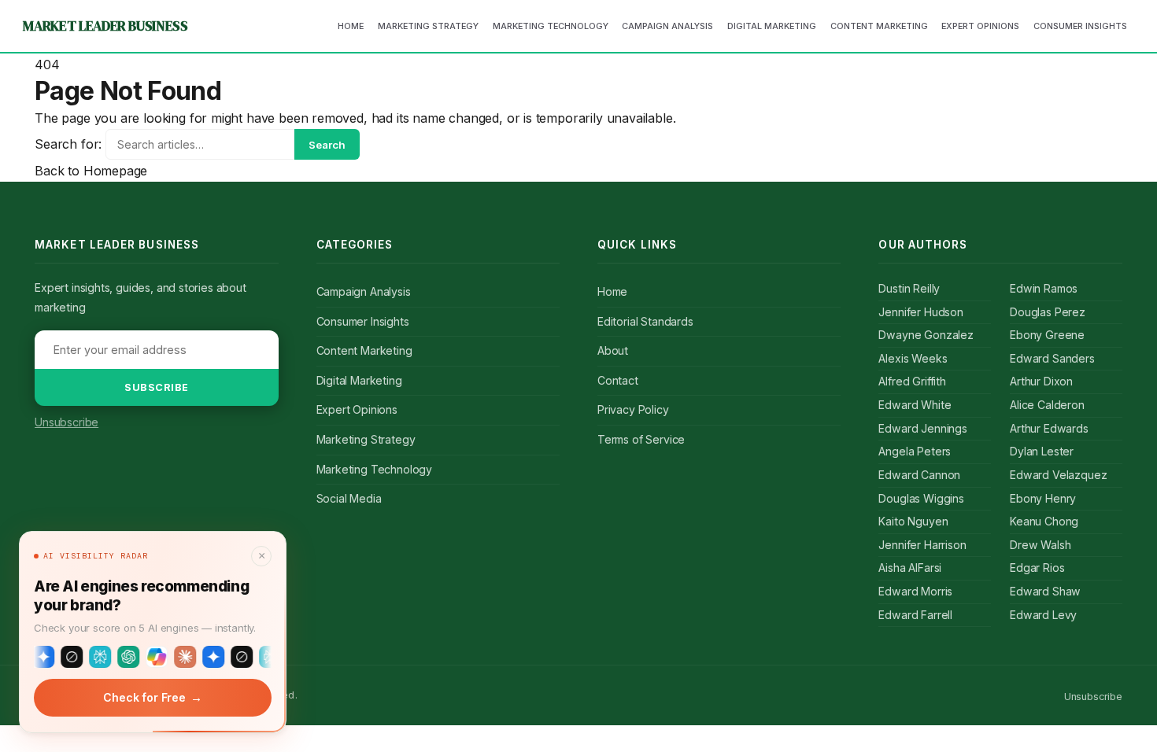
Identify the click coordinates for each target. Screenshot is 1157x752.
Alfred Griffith (911, 381)
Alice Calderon (1047, 404)
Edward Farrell (915, 614)
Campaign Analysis (363, 291)
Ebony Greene (1047, 334)
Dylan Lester (1042, 451)
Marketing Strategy (366, 439)
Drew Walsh (1040, 544)
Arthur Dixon (1041, 381)
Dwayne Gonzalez (925, 334)
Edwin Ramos (1044, 288)
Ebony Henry (1043, 498)
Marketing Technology (374, 469)
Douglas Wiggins (920, 498)
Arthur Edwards (1049, 428)
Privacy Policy (633, 409)
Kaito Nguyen (913, 521)
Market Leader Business (105, 26)
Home (612, 291)
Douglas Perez (1047, 312)
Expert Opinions (356, 409)
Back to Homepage (91, 171)
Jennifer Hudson (920, 312)
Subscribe (156, 387)
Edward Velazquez (1058, 474)
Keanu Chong (1044, 521)
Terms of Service (641, 439)
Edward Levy (1043, 614)
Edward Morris (915, 591)
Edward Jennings (922, 428)
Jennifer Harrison (922, 544)
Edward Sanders (1052, 358)
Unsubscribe (66, 422)
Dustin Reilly (909, 288)
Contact (617, 380)
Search (327, 144)
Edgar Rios (1037, 567)
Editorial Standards (645, 321)
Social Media (349, 498)
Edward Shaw (1045, 591)
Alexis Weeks (912, 358)
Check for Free (152, 697)
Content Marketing (364, 350)
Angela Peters (914, 451)
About (612, 350)
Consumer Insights (362, 321)
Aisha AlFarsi (909, 567)
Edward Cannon (919, 474)
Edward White (914, 404)
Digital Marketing (359, 380)
